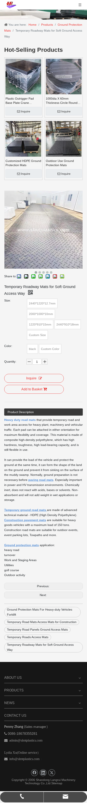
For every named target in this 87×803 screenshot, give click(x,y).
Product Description (21, 412)
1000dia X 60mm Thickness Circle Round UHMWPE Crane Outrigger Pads (61, 101)
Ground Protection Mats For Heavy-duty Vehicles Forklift (39, 612)
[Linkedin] (43, 772)
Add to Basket (31, 389)
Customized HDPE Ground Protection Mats (23, 163)
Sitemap (56, 783)
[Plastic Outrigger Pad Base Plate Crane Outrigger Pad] (23, 76)
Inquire (25, 111)
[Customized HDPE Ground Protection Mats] (23, 138)
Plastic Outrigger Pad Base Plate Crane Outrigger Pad (19, 101)
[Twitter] (51, 772)
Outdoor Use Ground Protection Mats (60, 163)
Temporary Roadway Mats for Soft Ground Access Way (40, 647)
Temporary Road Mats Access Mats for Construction (41, 622)
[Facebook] (34, 772)
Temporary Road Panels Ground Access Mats (37, 629)
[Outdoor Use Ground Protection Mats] (64, 138)
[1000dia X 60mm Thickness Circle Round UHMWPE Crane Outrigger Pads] (64, 76)
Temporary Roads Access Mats (27, 637)
